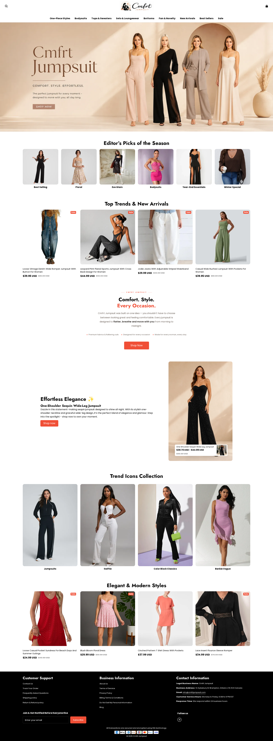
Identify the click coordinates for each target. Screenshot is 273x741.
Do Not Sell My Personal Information (116, 702)
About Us (104, 683)
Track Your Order (30, 688)
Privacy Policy (106, 693)
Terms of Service (107, 688)
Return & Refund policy (33, 702)
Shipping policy (30, 698)
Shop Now (137, 345)
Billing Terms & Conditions (111, 698)
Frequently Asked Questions (35, 693)
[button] (6, 6)
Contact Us (28, 683)
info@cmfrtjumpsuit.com (194, 692)
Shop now (49, 423)
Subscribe (78, 719)
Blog (102, 707)
